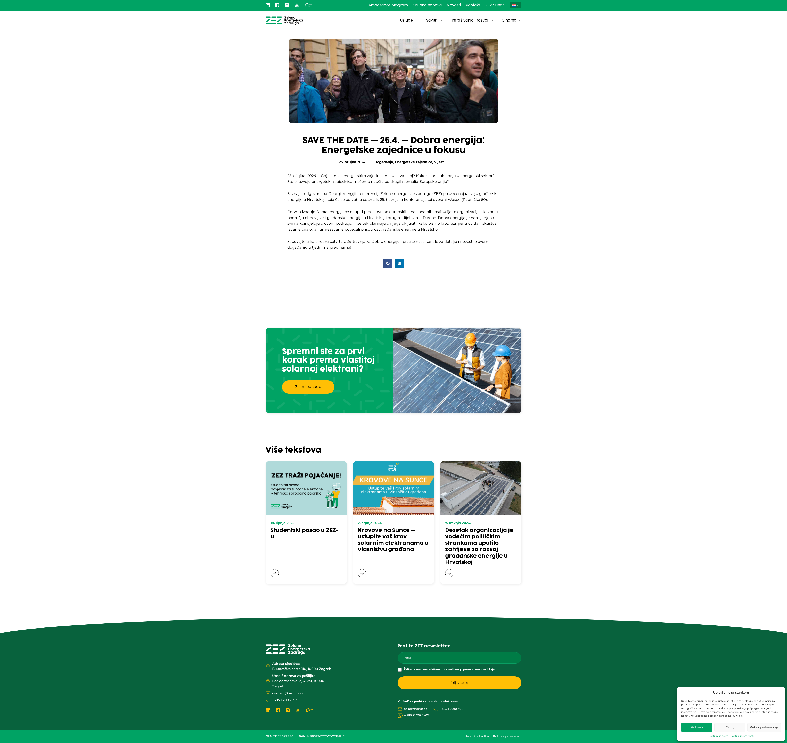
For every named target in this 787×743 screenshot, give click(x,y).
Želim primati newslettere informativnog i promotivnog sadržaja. (449, 669)
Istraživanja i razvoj (470, 20)
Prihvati (697, 727)
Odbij (730, 727)
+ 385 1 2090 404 (451, 709)
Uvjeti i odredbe (477, 736)
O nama (509, 20)
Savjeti (432, 20)
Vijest (439, 162)
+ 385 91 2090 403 (417, 715)
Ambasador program (388, 5)
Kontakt (473, 5)
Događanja (383, 162)
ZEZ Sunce (495, 5)
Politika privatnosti (742, 735)
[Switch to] (515, 5)
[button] (387, 263)
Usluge (406, 20)
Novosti (454, 5)
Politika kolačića (718, 735)
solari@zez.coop (416, 709)
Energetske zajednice (413, 162)
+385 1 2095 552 (284, 700)
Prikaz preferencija (764, 727)
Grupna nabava (427, 5)
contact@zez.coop (287, 693)
